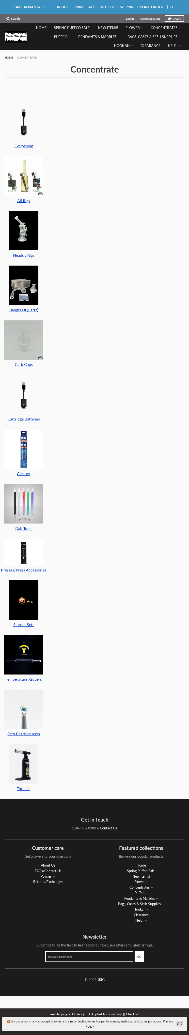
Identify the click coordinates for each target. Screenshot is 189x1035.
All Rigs (23, 200)
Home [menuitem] (41, 28)
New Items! (141, 876)
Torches (23, 788)
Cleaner (23, 473)
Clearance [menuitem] (150, 46)
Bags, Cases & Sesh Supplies (139, 904)
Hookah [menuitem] (122, 46)
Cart (177, 18)
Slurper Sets (23, 624)
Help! (139, 920)
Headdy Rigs (23, 255)
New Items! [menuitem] (108, 28)
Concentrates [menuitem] (164, 28)
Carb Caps (24, 364)
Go (139, 956)
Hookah (139, 909)
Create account (150, 18)
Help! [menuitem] (172, 46)
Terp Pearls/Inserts (24, 733)
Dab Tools (23, 528)
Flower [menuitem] (133, 28)
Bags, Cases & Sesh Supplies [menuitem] (152, 37)
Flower (139, 882)
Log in (130, 18)
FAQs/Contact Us (48, 871)
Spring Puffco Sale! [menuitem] (72, 28)
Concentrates (139, 887)
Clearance (141, 915)
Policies (46, 876)
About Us (48, 865)
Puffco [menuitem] (60, 37)
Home (9, 57)
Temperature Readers (24, 679)
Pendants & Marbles (139, 898)
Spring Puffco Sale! (141, 871)
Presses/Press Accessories (23, 570)
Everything (24, 145)
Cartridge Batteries (23, 419)
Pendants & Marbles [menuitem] (97, 37)
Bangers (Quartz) (23, 309)
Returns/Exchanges (48, 882)
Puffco (139, 893)
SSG (101, 979)
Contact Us (108, 828)
